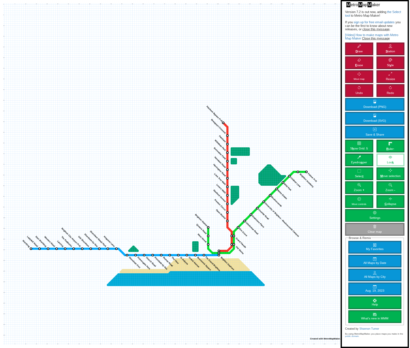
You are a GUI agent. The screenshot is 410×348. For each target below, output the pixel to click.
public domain (352, 336)
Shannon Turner (369, 328)
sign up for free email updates (374, 22)
